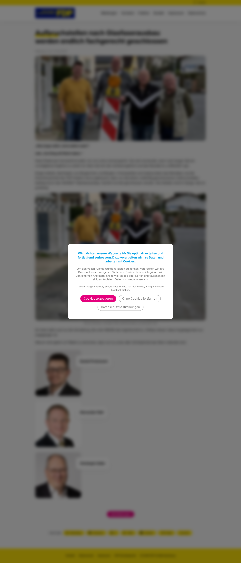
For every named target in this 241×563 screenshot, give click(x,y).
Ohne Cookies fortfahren (139, 298)
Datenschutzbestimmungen (120, 307)
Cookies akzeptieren (98, 298)
